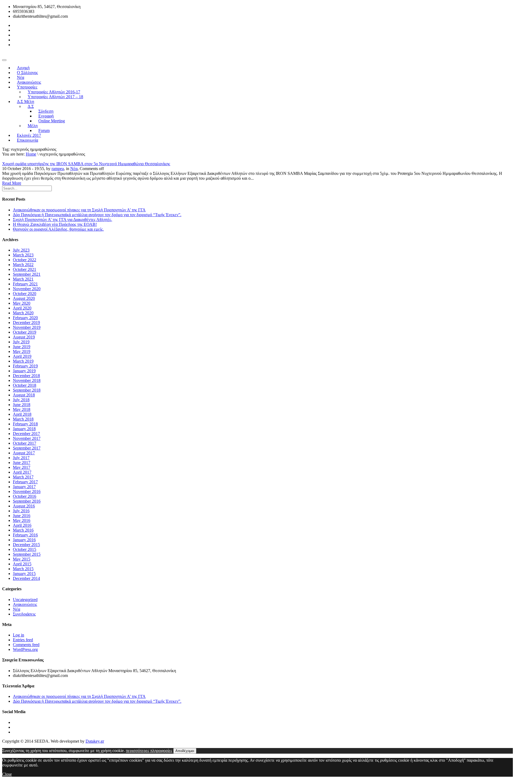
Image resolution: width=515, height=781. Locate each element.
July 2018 (21, 399)
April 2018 (22, 414)
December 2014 (26, 578)
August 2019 (24, 337)
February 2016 (25, 535)
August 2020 (24, 298)
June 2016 (21, 515)
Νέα (74, 168)
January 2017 (24, 486)
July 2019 (21, 342)
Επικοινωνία (27, 140)
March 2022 (23, 264)
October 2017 (24, 443)
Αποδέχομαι (184, 751)
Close (7, 774)
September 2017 (27, 448)
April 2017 (22, 472)
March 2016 (23, 530)
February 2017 (25, 482)
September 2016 (27, 501)
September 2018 (27, 390)
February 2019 (25, 366)
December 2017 (26, 433)
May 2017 (21, 467)
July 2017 (21, 457)
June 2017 (21, 462)
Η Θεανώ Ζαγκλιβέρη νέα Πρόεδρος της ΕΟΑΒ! (55, 224)
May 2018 (21, 409)
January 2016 (24, 539)
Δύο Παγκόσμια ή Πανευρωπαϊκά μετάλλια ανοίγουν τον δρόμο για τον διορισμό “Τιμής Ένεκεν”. (97, 214)
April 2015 (22, 564)
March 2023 (23, 255)
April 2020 (22, 308)
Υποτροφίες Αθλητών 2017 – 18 (55, 96)
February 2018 (25, 424)
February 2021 (25, 284)
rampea (58, 168)
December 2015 (26, 544)
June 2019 (21, 346)
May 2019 (21, 351)
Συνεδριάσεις (24, 614)
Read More (11, 183)
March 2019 (23, 361)
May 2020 (21, 303)
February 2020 (25, 317)
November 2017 (27, 438)
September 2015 (27, 554)
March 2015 (23, 568)
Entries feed (23, 640)
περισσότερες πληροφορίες (149, 750)
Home (31, 154)
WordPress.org (25, 649)
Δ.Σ (31, 106)
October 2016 (24, 496)
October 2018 (24, 385)
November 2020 (27, 288)
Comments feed (26, 644)
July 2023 (21, 250)
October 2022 (24, 259)
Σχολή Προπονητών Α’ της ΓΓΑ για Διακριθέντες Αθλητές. (62, 219)
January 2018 (24, 428)
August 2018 (24, 395)
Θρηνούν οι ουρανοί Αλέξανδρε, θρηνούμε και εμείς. (58, 229)
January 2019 (24, 371)
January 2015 (24, 573)
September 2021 (27, 274)
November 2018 (27, 380)
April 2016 (22, 525)
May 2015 (21, 559)
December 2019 (26, 322)
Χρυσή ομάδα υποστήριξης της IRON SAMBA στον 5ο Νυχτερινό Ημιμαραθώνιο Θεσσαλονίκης (86, 163)
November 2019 (27, 327)
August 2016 (24, 506)
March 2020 (23, 313)
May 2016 (21, 520)
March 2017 (23, 477)
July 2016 (21, 511)
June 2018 (21, 404)
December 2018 (26, 375)
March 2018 (23, 419)
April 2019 (22, 356)
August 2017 (24, 453)
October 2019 (24, 332)
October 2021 (24, 269)
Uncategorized (25, 599)
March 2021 (23, 279)
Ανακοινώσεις (25, 604)
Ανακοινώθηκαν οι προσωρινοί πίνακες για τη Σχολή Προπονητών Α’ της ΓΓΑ (79, 210)
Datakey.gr (95, 741)
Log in (18, 635)
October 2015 (24, 549)
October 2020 (24, 293)
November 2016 (27, 491)
